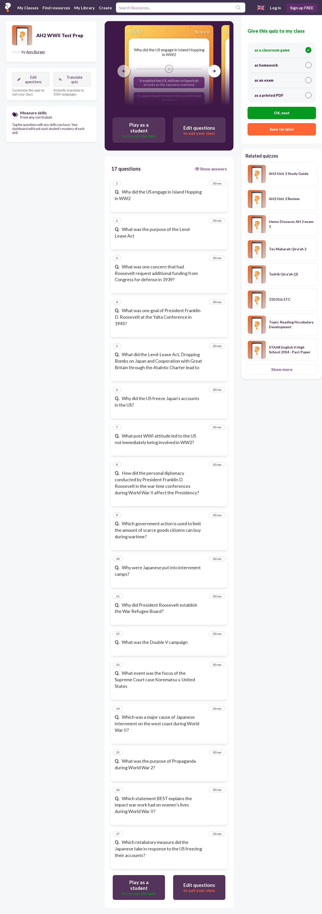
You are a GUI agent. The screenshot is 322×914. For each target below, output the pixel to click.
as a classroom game (272, 50)
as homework (266, 65)
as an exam (264, 80)
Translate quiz (74, 79)
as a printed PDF (269, 95)
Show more (281, 369)
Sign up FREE (301, 7)
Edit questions (33, 79)
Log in (275, 7)
